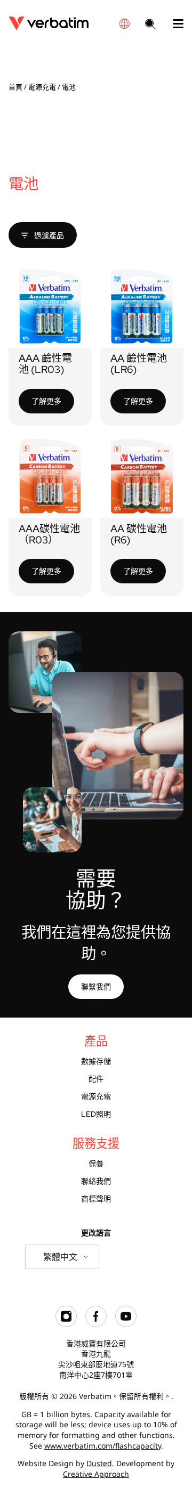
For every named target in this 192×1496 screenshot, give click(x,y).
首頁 (15, 87)
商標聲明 (96, 1199)
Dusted (99, 1463)
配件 (96, 1079)
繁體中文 (60, 1257)
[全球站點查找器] (124, 24)
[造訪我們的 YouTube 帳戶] (126, 1324)
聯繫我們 (96, 986)
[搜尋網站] (150, 25)
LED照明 (96, 1114)
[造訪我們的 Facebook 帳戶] (96, 1324)
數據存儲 (96, 1061)
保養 (96, 1163)
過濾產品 (48, 235)
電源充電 (42, 87)
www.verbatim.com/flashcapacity (102, 1446)
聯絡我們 (96, 1181)
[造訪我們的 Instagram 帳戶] (66, 1324)
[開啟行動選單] (173, 24)
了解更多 (46, 401)
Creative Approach (96, 1474)
